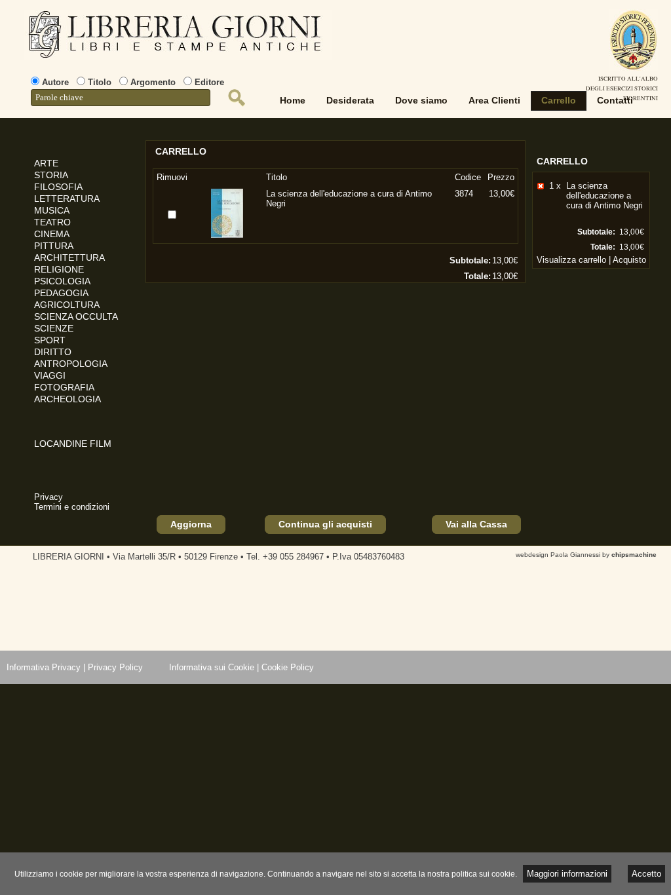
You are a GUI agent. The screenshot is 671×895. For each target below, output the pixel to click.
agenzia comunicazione (9, 856)
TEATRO (52, 222)
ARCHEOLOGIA (67, 399)
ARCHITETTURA (69, 257)
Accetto (646, 874)
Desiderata (350, 100)
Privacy (48, 497)
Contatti (615, 100)
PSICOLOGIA (62, 281)
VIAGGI (50, 375)
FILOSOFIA (58, 186)
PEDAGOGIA (61, 293)
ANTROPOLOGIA (70, 363)
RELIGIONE (59, 269)
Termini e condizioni (71, 507)
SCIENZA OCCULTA (76, 316)
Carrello (558, 100)
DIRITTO (52, 352)
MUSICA (51, 210)
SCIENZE (53, 328)
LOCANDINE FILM (72, 443)
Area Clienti (494, 100)
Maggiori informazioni (567, 874)
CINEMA (51, 234)
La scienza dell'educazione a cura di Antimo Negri (604, 195)
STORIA (51, 175)
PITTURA (53, 245)
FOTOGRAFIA (64, 387)
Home (292, 100)
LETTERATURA (67, 198)
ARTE (46, 163)
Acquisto (629, 260)
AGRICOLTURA (67, 304)
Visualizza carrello (571, 260)
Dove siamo (421, 100)
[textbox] (120, 97)
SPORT (50, 340)
